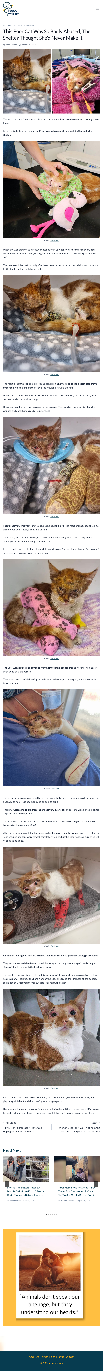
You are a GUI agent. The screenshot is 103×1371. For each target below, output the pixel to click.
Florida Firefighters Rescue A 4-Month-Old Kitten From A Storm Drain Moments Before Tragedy (25, 1191)
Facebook (54, 240)
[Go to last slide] (7, 1184)
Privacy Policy (48, 1356)
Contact (70, 1356)
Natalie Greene (67, 1200)
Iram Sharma (15, 1200)
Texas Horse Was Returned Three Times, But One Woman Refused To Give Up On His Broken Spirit (77, 1191)
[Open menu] (97, 8)
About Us (34, 1356)
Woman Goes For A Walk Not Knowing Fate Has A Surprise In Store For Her (79, 1127)
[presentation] (26, 1169)
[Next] (96, 1184)
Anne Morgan (11, 44)
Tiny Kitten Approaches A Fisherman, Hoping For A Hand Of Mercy (22, 1127)
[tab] (46, 1214)
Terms (60, 1356)
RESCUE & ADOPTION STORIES (18, 25)
